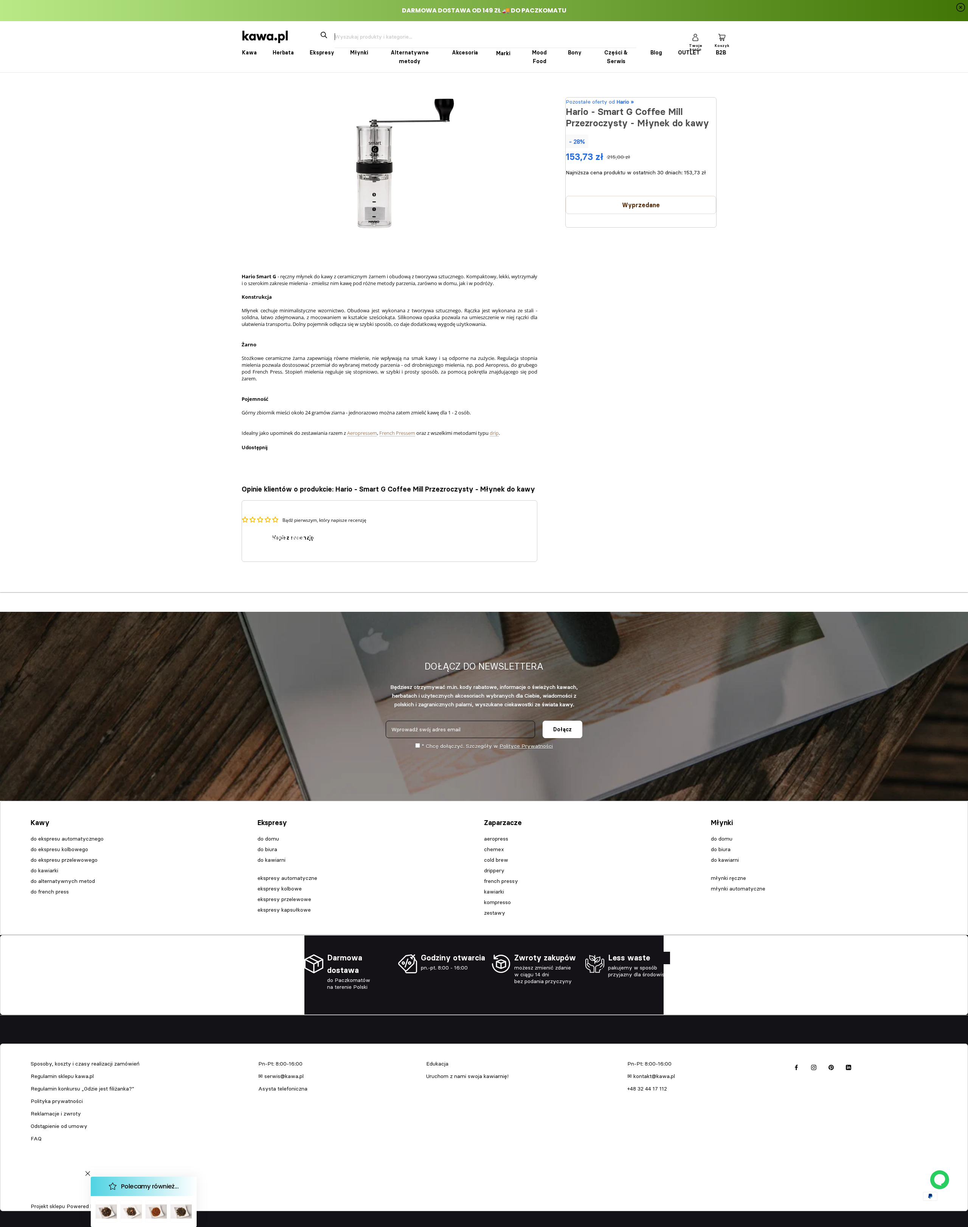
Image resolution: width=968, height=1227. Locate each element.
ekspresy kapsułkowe (284, 909)
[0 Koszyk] (722, 37)
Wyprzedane (641, 205)
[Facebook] (274, 443)
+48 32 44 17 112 (647, 1088)
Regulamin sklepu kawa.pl (62, 1076)
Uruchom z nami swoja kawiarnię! (467, 1076)
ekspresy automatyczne (287, 878)
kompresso (497, 902)
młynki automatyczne (738, 888)
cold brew (496, 859)
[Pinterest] (294, 443)
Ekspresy (322, 52)
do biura (267, 849)
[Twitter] (284, 443)
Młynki (359, 52)
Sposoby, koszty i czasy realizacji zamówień (85, 1063)
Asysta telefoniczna (282, 1088)
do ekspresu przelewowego (64, 859)
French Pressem (397, 433)
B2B (721, 52)
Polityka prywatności (57, 1101)
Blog (656, 52)
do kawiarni (271, 859)
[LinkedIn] (848, 1066)
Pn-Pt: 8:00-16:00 (280, 1063)
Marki (503, 53)
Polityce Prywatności (526, 746)
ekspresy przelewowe (284, 899)
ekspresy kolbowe (280, 888)
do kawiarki (44, 870)
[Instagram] (813, 1066)
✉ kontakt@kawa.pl (651, 1076)
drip (494, 433)
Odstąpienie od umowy (59, 1126)
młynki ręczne (728, 878)
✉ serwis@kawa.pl (281, 1076)
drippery (494, 870)
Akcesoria (465, 52)
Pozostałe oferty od (600, 101)
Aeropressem (362, 433)
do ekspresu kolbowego (59, 849)
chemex (494, 849)
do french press (50, 891)
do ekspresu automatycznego (67, 838)
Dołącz (562, 729)
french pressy (501, 881)
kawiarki (494, 891)
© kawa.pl (41, 1196)
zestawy (494, 912)
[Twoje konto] (695, 37)
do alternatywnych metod (63, 881)
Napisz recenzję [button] (293, 537)
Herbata (283, 52)
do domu (268, 838)
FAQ (36, 1138)
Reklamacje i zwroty (56, 1113)
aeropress (496, 838)
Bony (575, 52)
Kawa (249, 52)
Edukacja (437, 1063)
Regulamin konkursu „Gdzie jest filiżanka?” (82, 1088)
